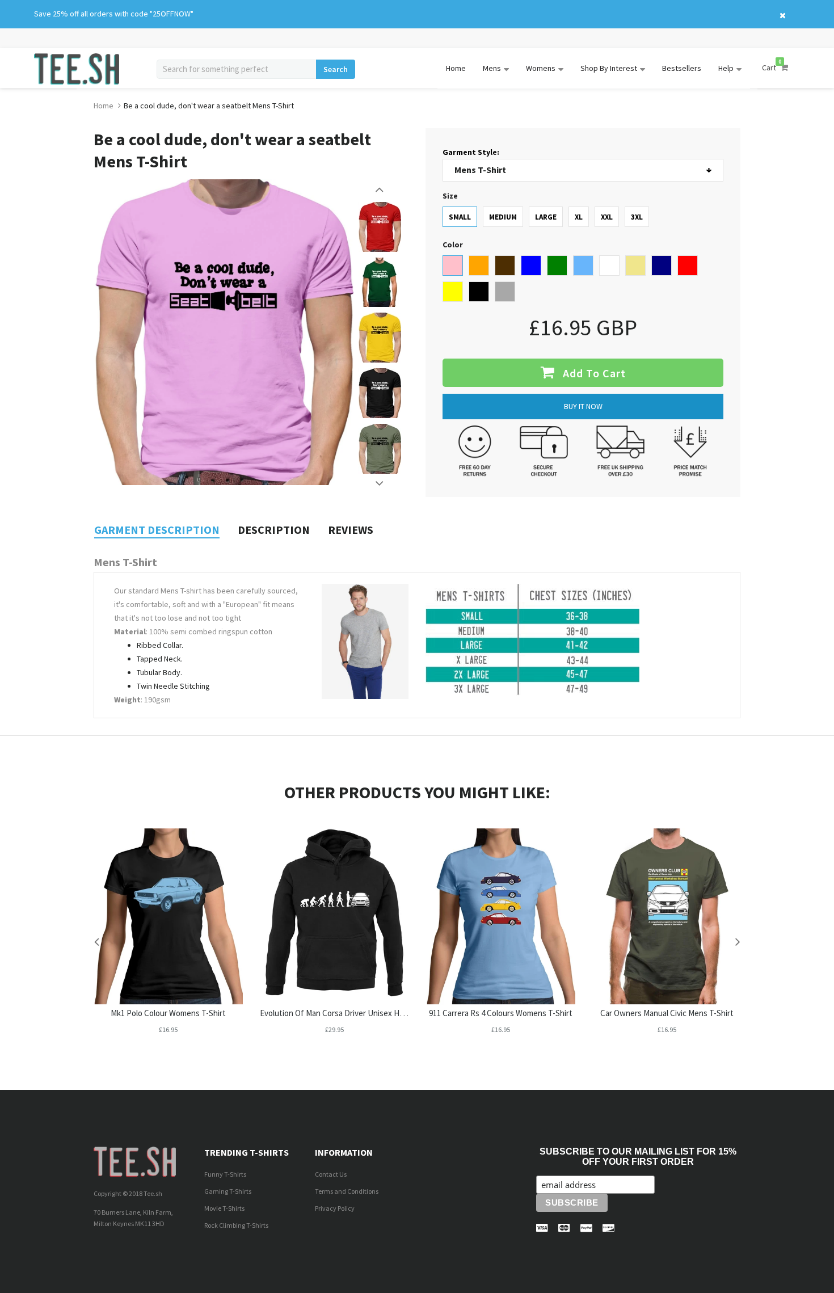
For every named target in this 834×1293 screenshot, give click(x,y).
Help (726, 68)
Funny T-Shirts (225, 1174)
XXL (607, 217)
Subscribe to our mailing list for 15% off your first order (638, 1156)
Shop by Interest (608, 68)
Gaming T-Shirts (227, 1191)
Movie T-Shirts (224, 1208)
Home (456, 68)
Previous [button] (380, 189)
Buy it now (583, 406)
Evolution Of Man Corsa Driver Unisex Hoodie (339, 1013)
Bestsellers (681, 68)
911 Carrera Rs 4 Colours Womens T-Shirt (500, 1013)
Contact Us (331, 1174)
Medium (503, 217)
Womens (540, 68)
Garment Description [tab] (157, 530)
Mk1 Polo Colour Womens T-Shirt (168, 1013)
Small (460, 217)
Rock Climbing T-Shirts (236, 1225)
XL (579, 217)
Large (546, 217)
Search (335, 69)
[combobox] (236, 69)
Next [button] (380, 483)
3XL (637, 217)
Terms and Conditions (346, 1191)
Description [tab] (274, 530)
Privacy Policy (335, 1208)
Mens (492, 68)
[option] (380, 227)
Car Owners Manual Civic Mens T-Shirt (667, 1013)
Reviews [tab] (350, 530)
